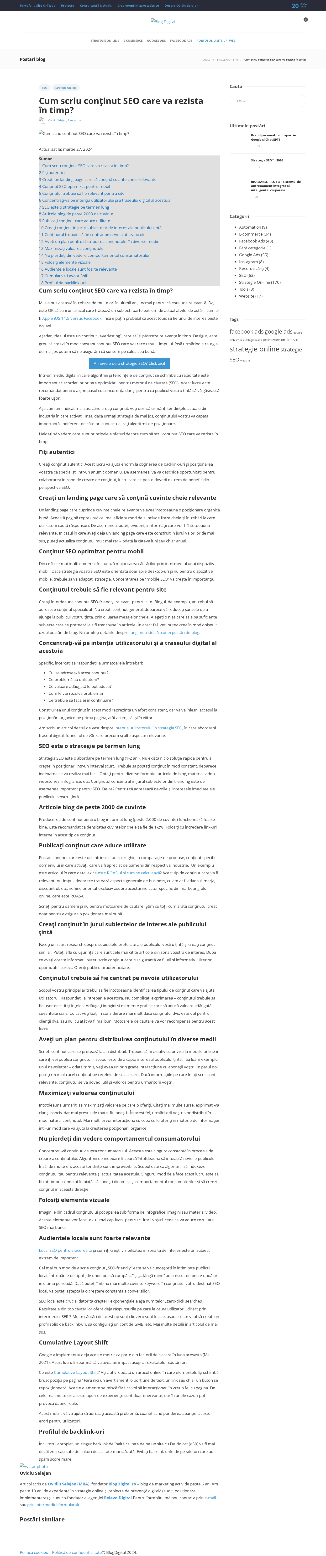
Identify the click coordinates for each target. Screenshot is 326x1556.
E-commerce (133, 41)
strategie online (254, 349)
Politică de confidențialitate (77, 1552)
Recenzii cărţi (251, 268)
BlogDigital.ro (122, 1484)
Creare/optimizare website (138, 5)
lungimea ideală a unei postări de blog (164, 632)
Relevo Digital (118, 1497)
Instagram (248, 261)
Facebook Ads (181, 41)
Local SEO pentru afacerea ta (65, 1250)
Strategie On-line (105, 41)
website (245, 360)
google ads (279, 331)
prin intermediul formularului (54, 1504)
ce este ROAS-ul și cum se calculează (126, 873)
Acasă (206, 59)
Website (246, 296)
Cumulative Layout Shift (76, 1372)
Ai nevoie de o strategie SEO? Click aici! (129, 363)
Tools (243, 289)
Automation (250, 227)
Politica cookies (34, 1552)
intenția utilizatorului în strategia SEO (148, 728)
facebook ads (247, 331)
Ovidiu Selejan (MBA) (68, 1484)
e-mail (210, 1497)
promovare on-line (277, 339)
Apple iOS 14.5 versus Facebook (71, 318)
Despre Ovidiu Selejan (182, 5)
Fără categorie (252, 248)
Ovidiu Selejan (57, 120)
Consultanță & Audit (96, 5)
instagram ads (253, 340)
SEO (44, 87)
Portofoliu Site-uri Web (37, 5)
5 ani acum (74, 120)
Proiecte (67, 5)
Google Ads (156, 41)
